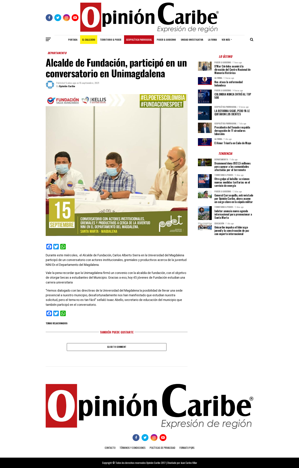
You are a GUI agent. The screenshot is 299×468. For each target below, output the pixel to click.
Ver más (226, 39)
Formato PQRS (186, 447)
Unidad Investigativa (192, 39)
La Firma (212, 39)
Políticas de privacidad (162, 447)
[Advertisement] (225, 262)
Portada (72, 39)
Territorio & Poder (110, 39)
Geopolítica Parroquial (139, 39)
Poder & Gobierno (166, 39)
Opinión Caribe (67, 86)
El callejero (88, 39)
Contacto (110, 447)
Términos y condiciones (133, 447)
